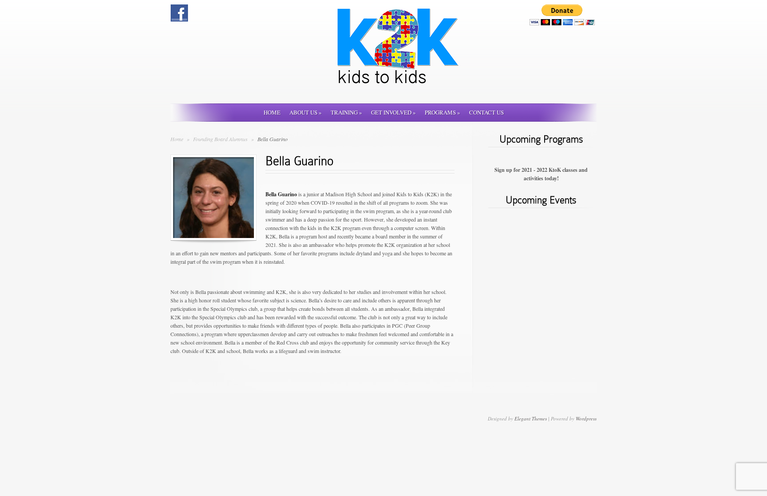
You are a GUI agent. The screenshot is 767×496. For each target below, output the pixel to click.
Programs (442, 112)
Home (272, 112)
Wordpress (586, 418)
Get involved (393, 112)
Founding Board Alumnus (221, 139)
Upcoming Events (541, 200)
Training (346, 112)
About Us (305, 112)
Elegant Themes (530, 418)
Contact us (486, 112)
